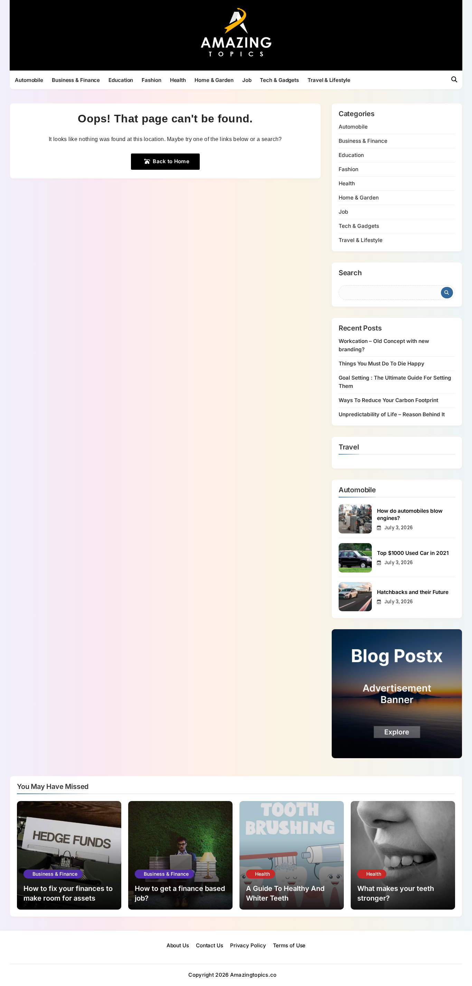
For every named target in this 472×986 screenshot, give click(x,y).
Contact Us (209, 945)
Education (120, 80)
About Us (178, 945)
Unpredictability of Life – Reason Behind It (392, 414)
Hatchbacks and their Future (413, 592)
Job (247, 80)
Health (178, 80)
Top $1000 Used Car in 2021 (413, 553)
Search (350, 273)
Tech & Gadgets (279, 80)
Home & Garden (214, 80)
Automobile (29, 80)
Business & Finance (76, 80)
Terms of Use (289, 945)
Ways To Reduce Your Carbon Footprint (388, 400)
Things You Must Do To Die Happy (381, 363)
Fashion (151, 80)
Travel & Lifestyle (329, 80)
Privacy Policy (248, 945)
